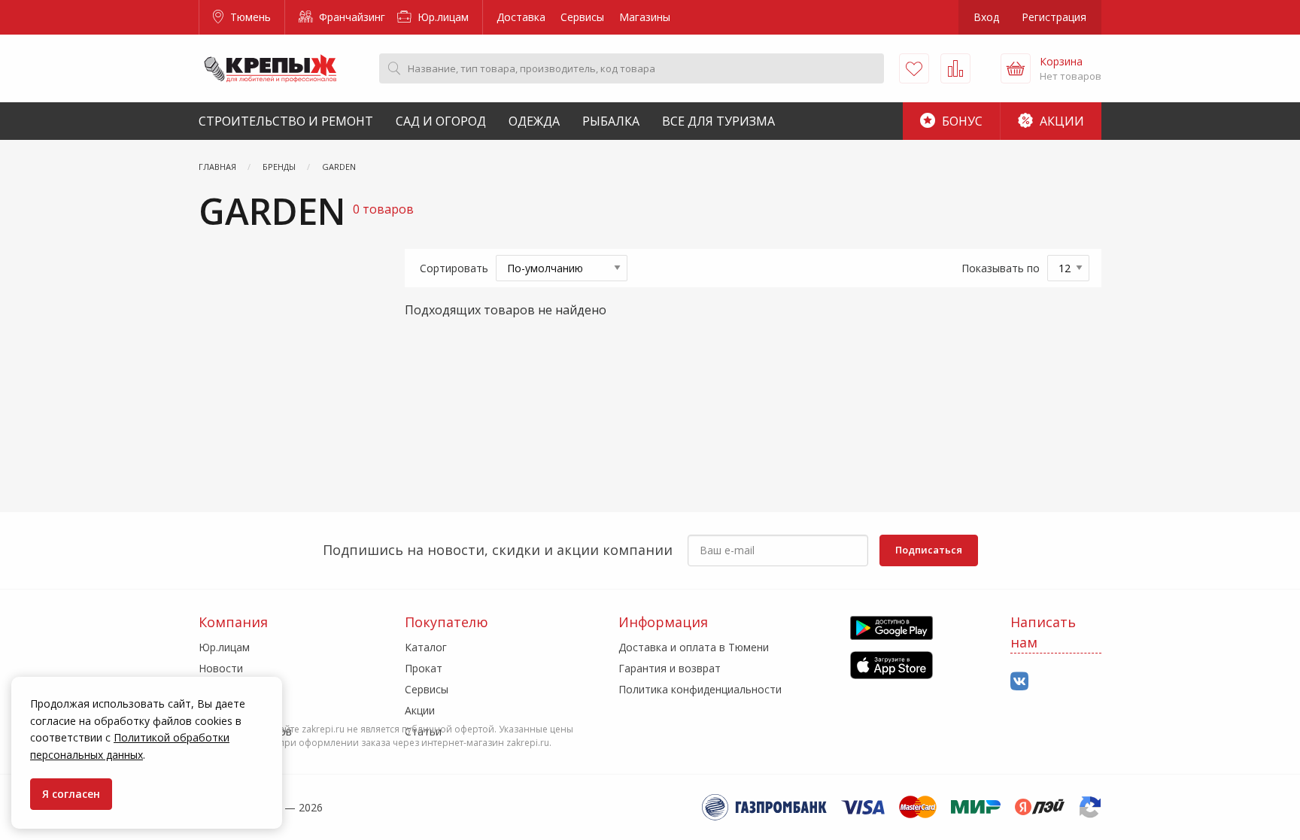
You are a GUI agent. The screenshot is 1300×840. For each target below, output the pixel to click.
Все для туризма (718, 121)
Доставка (521, 17)
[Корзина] (1016, 68)
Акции (1060, 121)
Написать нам (1043, 632)
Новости (221, 668)
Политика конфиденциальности (700, 689)
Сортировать (454, 268)
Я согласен (71, 794)
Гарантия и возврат (669, 668)
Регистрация (1054, 17)
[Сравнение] (955, 68)
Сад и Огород (441, 121)
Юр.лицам (442, 17)
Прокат (423, 668)
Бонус (961, 121)
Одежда (534, 121)
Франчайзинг (350, 17)
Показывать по (1000, 268)
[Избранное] (914, 68)
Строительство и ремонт (286, 121)
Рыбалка (610, 121)
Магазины (644, 17)
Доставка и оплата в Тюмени (693, 647)
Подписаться (928, 549)
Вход (986, 17)
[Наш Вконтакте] (1019, 681)
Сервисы (582, 17)
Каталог (426, 647)
